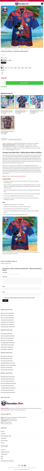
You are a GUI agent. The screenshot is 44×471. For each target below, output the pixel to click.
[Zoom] (2, 46)
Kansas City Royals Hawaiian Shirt (7, 335)
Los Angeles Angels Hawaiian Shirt (8, 342)
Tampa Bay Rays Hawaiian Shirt (7, 320)
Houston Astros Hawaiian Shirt (7, 340)
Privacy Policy (3, 438)
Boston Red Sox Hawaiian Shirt (7, 315)
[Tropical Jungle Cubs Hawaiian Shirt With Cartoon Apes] (7, 122)
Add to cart (24, 83)
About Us (3, 431)
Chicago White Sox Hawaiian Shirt (7, 324)
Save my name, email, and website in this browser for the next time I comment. (19, 297)
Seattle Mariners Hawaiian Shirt (7, 347)
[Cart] (42, 4)
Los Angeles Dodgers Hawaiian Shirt (8, 388)
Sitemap (2, 442)
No (2, 73)
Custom (2, 70)
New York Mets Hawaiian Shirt (7, 360)
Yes (2, 72)
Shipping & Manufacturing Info (15, 139)
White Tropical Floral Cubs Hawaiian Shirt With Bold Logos (36, 111)
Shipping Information (5, 452)
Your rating (4, 272)
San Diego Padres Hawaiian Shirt (7, 390)
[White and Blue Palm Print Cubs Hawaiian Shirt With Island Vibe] (7, 101)
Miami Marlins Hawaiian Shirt (6, 358)
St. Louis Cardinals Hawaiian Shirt (7, 381)
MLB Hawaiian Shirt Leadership (7, 460)
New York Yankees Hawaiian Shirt (7, 317)
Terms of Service (4, 440)
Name (3, 286)
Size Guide (3, 433)
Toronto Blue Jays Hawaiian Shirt (7, 322)
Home (2, 48)
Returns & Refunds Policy (6, 436)
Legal (2, 458)
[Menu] (1, 3)
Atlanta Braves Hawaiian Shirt (7, 356)
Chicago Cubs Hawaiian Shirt (25, 48)
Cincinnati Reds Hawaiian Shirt (7, 369)
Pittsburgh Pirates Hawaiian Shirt (7, 379)
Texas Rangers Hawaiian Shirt (7, 349)
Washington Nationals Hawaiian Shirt (8, 365)
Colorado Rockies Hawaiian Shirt (7, 385)
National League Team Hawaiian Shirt (11, 48)
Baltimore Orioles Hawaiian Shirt (7, 313)
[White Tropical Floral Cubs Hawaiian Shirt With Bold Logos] (36, 101)
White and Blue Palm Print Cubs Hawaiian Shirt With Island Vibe (7, 111)
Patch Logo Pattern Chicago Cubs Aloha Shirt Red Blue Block (21, 111)
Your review (5, 276)
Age (2, 57)
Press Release (4, 86)
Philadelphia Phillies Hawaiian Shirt (8, 363)
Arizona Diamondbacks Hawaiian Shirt (8, 383)
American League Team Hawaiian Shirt (15, 467)
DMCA (2, 456)
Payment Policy (4, 454)
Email (3, 292)
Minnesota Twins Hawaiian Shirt (7, 338)
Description (4, 139)
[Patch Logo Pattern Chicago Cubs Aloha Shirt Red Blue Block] (22, 101)
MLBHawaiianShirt (21, 145)
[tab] (4, 139)
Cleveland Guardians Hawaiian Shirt (8, 326)
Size (2, 65)
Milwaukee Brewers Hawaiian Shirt (8, 376)
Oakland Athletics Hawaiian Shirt (7, 344)
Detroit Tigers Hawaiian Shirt (7, 333)
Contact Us (3, 449)
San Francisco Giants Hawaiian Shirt (8, 392)
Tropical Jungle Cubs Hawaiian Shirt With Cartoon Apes (7, 132)
